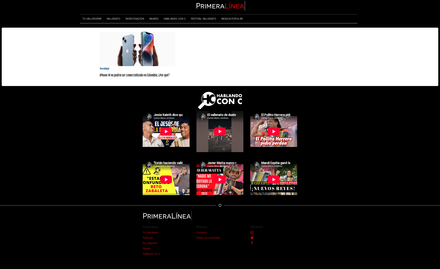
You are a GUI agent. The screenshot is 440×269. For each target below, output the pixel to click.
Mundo (147, 248)
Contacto (201, 232)
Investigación (150, 243)
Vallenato (148, 238)
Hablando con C (152, 254)
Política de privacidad (208, 238)
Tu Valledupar (150, 232)
